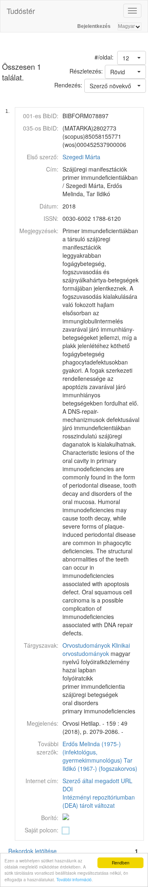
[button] (131, 58)
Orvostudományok (86, 645)
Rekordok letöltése (32, 851)
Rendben (121, 862)
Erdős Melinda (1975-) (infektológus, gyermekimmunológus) (92, 752)
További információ (74, 879)
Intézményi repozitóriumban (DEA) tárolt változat (98, 801)
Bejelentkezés (94, 26)
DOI (67, 789)
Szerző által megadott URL (97, 781)
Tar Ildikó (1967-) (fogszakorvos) (99, 764)
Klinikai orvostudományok (96, 649)
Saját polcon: (41, 830)
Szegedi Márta (81, 157)
